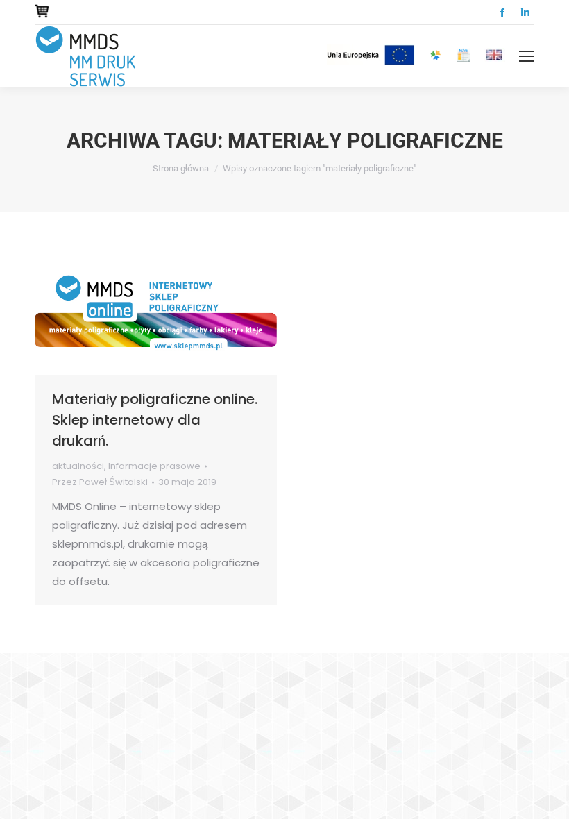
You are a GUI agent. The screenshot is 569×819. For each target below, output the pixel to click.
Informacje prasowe (154, 466)
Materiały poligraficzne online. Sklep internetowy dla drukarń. (154, 419)
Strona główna (181, 168)
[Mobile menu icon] (526, 56)
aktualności (78, 466)
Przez (100, 482)
